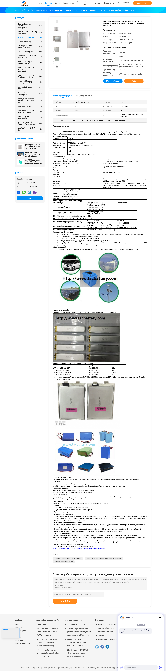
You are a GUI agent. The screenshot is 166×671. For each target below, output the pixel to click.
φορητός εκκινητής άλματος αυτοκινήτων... (30, 123)
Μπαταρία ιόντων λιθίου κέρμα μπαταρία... (30, 111)
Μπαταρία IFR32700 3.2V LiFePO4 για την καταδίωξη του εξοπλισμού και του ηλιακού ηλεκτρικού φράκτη (32, 154)
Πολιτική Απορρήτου (23, 643)
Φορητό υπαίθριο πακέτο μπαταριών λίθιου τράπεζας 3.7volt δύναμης (48, 653)
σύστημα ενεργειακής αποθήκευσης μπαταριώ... (30, 69)
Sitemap (18, 637)
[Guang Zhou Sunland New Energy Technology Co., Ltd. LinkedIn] (107, 647)
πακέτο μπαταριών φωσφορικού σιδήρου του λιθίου (104, 558)
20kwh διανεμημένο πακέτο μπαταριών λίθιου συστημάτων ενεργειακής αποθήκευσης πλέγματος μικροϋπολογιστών (79, 632)
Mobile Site (19, 640)
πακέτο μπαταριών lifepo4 (64, 561)
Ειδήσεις (18, 634)
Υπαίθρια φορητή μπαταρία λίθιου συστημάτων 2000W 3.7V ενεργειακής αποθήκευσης (47, 632)
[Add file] (121, 667)
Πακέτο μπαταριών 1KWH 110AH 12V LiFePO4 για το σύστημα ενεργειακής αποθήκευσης (47, 642)
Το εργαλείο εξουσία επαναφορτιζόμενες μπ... (30, 100)
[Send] (160, 667)
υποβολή (65, 601)
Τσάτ (30, 198)
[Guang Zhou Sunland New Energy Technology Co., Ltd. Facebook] (102, 647)
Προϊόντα (18, 627)
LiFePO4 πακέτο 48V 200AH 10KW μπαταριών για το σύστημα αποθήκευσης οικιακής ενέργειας (77, 653)
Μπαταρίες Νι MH (30, 106)
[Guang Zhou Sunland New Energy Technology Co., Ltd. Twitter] (97, 647)
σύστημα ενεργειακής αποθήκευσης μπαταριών (75, 622)
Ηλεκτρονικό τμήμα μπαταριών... (30, 117)
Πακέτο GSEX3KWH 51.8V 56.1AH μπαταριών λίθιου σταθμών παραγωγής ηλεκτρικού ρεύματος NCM (77, 642)
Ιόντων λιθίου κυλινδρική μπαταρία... (30, 32)
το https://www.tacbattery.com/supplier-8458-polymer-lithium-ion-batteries (79, 548)
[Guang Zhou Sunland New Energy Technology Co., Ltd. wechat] (24, 192)
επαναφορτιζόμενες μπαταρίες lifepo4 (68, 558)
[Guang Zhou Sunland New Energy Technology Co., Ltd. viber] (35, 192)
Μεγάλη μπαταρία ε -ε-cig (30, 129)
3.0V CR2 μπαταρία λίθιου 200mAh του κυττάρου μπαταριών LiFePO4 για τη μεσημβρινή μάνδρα (33, 162)
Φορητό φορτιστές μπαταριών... (30, 94)
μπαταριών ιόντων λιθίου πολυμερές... (30, 46)
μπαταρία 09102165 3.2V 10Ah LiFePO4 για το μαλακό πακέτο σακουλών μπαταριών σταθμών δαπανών (33, 146)
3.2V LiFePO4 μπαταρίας (30, 37)
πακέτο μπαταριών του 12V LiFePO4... (30, 56)
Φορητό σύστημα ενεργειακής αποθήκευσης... (30, 26)
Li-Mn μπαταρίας (30, 42)
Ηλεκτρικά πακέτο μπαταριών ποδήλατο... (30, 82)
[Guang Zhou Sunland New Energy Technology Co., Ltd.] (24, 3)
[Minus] (160, 617)
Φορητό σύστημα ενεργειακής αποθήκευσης (47, 622)
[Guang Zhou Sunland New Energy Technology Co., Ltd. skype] (29, 192)
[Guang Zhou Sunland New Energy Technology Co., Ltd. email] (18, 192)
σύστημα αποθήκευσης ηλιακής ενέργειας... (30, 62)
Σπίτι (17, 624)
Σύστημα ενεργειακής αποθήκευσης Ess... (30, 76)
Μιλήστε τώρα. (142, 3)
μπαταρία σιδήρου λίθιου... (30, 88)
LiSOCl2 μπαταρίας (30, 52)
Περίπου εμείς (20, 631)
